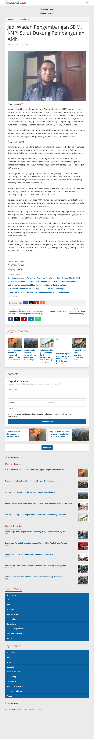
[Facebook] (25, 302)
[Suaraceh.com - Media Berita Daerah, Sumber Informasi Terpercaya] (15, 2)
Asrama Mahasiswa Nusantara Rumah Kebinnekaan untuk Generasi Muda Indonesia (42, 281)
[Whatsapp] (38, 319)
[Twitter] (31, 302)
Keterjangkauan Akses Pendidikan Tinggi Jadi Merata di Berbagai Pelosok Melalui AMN (44, 278)
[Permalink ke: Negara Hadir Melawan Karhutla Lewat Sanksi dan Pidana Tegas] (31, 343)
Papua (9, 638)
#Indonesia (11, 595)
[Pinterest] (36, 302)
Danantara (11, 624)
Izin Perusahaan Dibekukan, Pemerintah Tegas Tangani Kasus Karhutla (14, 355)
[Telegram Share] (31, 319)
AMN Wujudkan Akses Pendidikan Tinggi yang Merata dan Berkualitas (37, 285)
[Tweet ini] (17, 319)
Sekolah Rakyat (13, 614)
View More (47, 447)
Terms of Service (35, 710)
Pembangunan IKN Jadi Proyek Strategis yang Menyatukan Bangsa (67, 311)
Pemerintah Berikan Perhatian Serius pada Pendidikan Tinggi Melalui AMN (38, 292)
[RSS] (42, 302)
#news (9, 605)
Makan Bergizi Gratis (15, 629)
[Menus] (87, 2)
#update (10, 609)
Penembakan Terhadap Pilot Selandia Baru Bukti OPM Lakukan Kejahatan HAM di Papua (26, 311)
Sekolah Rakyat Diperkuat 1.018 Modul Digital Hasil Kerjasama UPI (63, 358)
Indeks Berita (22, 710)
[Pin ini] (24, 319)
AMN (20, 270)
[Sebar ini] (10, 319)
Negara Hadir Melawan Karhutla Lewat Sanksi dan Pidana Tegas (30, 355)
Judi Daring (11, 619)
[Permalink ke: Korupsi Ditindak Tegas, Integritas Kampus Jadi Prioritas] (79, 343)
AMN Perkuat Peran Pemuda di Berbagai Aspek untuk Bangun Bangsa (36, 289)
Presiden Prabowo (14, 634)
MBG (9, 600)
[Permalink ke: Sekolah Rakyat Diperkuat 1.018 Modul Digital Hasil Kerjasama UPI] (63, 345)
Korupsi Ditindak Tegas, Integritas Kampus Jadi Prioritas (79, 355)
